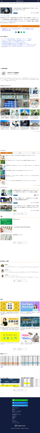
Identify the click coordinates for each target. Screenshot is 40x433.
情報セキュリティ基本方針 (16, 411)
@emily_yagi (27, 19)
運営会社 (13, 409)
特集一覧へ (20, 242)
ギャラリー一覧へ (20, 390)
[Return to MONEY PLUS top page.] (20, 1)
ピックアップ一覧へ (20, 213)
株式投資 (8, 15)
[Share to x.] (18, 32)
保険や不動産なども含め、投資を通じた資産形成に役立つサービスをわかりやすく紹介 (18, 46)
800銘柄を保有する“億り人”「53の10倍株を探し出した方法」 (13, 41)
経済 (1, 15)
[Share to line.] (21, 32)
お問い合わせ (14, 416)
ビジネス (6, 3)
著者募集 (13, 417)
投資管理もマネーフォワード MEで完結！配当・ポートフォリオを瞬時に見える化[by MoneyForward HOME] (18, 29)
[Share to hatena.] (24, 32)
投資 (4, 15)
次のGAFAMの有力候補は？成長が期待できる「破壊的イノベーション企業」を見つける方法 (19, 44)
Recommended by (35, 131)
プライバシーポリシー (15, 412)
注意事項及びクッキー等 (16, 414)
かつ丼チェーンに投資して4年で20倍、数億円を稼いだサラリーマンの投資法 (16, 40)
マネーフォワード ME (15, 422)
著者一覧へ (20, 280)
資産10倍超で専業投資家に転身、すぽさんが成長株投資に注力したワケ (15, 43)
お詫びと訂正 (14, 421)
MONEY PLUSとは (15, 407)
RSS (13, 419)
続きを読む (20, 26)
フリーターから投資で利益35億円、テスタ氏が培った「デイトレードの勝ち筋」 (17, 39)
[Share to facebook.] (16, 32)
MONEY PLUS (2, 3)
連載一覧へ (20, 349)
